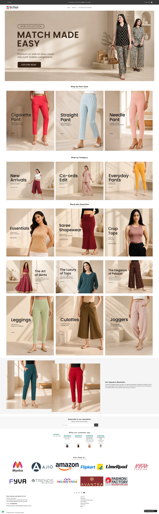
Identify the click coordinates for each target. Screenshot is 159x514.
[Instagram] (76, 493)
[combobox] (30, 2)
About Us (82, 497)
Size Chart (82, 504)
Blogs (81, 506)
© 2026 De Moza (10, 512)
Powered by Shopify (19, 512)
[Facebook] (74, 493)
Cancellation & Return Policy (86, 500)
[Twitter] (79, 493)
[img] (56, 434)
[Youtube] (84, 493)
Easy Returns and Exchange (85, 7)
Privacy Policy (83, 501)
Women (74, 7)
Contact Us (83, 498)
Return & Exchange (84, 503)
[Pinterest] (81, 493)
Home (68, 7)
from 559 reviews (57, 436)
